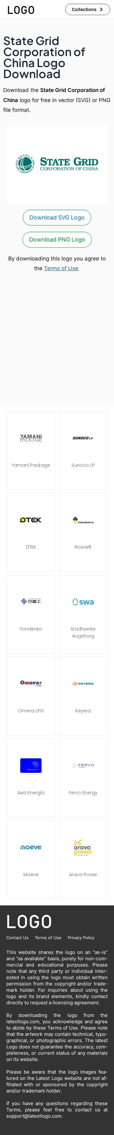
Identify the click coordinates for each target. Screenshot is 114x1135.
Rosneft (83, 547)
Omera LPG (31, 711)
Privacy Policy (81, 937)
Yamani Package (31, 465)
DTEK (31, 547)
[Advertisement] (57, 339)
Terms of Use (61, 268)
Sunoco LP (83, 465)
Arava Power (83, 874)
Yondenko (31, 629)
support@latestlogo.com (33, 1116)
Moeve (31, 874)
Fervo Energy (83, 793)
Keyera (83, 711)
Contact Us (17, 937)
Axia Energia (30, 793)
